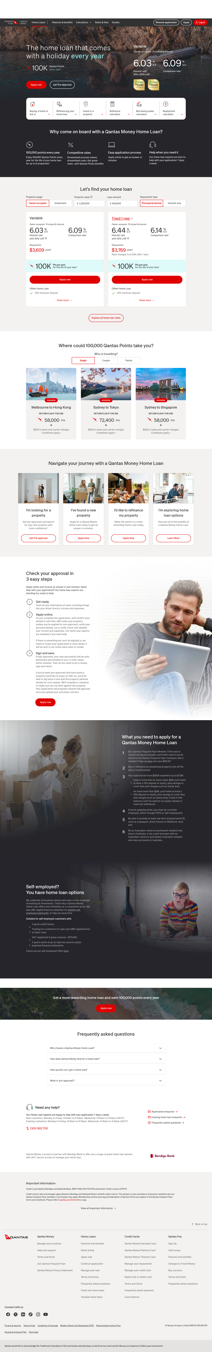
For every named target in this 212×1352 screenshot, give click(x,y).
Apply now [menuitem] (86, 1257)
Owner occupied (37, 203)
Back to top (201, 1224)
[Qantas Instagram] (38, 1314)
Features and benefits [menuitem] (92, 1243)
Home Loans (88, 1236)
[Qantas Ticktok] (30, 1314)
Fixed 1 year (121, 218)
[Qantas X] (15, 1314)
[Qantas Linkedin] (23, 1314)
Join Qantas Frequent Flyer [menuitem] (51, 1263)
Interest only (174, 203)
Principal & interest (152, 203)
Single (83, 360)
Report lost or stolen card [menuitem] (138, 1277)
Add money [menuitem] (174, 1250)
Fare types (33, 1332)
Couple (106, 360)
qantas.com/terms (68, 1200)
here (150, 761)
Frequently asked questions (166, 1122)
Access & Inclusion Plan (16, 1332)
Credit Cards (132, 1236)
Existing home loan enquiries (167, 1117)
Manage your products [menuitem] (49, 1243)
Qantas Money (45, 1236)
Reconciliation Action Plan (108, 1325)
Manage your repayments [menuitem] (138, 1263)
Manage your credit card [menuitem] (138, 1270)
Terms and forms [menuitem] (46, 1257)
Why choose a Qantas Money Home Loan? (72, 1048)
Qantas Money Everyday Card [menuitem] (140, 1243)
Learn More (173, 538)
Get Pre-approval (38, 538)
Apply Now (83, 538)
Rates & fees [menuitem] (101, 22)
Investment (60, 203)
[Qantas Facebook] (8, 1314)
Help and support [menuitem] (46, 1250)
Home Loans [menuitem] (38, 22)
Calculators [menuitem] (82, 22)
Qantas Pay (175, 1236)
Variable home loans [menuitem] (91, 1297)
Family (128, 360)
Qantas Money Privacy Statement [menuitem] (55, 1270)
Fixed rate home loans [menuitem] (92, 1290)
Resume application (166, 22)
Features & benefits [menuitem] (62, 22)
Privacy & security (13, 1325)
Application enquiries (163, 1111)
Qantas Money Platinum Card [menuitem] (140, 1250)
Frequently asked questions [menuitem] (95, 1283)
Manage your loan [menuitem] (90, 1270)
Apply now (36, 84)
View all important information (97, 1208)
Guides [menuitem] (115, 22)
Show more (63, 300)
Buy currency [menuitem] (175, 1270)
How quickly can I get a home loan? (68, 1069)
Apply (186, 22)
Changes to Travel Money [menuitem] (181, 1263)
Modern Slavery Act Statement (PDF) (77, 1325)
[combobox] (133, 218)
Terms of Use (29, 1325)
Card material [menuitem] (132, 1297)
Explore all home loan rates (106, 317)
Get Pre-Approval (62, 84)
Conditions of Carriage (47, 1325)
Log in (202, 22)
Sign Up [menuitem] (172, 1243)
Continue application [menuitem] (92, 1263)
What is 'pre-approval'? (62, 1080)
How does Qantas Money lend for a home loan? (75, 1059)
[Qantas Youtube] (45, 1314)
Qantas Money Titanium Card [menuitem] (140, 1257)
